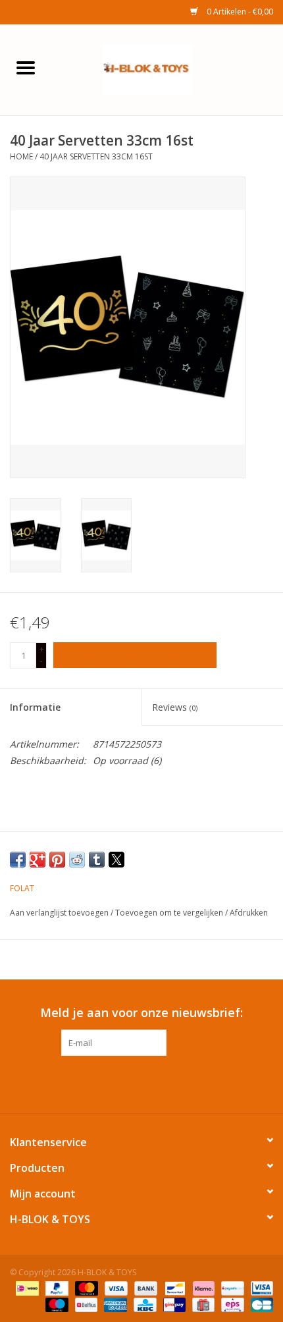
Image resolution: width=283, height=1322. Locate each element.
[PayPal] (55, 1287)
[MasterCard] (85, 1287)
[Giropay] (173, 1303)
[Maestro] (55, 1303)
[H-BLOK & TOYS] (167, 69)
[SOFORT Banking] (202, 1287)
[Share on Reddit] (77, 860)
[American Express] (114, 1303)
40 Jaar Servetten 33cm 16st (96, 156)
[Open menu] (25, 67)
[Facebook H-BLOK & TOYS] (129, 1082)
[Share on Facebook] (18, 860)
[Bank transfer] (144, 1287)
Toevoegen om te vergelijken (170, 912)
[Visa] (115, 1287)
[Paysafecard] (231, 1287)
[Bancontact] (173, 1287)
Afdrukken (249, 912)
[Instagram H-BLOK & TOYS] (153, 1082)
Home (21, 156)
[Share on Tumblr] (97, 860)
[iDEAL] (25, 1287)
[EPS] (231, 1303)
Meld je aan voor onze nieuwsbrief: (141, 1013)
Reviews (174, 707)
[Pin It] (57, 860)
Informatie (35, 707)
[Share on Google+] (37, 860)
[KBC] (143, 1303)
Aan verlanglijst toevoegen (60, 912)
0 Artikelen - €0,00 (239, 11)
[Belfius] (84, 1303)
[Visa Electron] (259, 1287)
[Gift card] (202, 1303)
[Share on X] (116, 860)
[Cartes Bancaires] (259, 1303)
